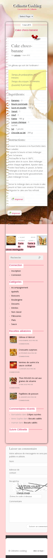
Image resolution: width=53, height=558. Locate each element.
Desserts (28, 221)
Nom (11, 461)
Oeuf (13, 115)
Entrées (14, 308)
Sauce (14, 324)
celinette (17, 55)
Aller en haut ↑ (39, 551)
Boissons (15, 295)
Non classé (16, 312)
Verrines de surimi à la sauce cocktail (29, 364)
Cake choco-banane (26, 30)
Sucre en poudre (18, 107)
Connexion (16, 275)
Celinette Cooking (27, 5)
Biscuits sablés (35, 418)
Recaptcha (14, 481)
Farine (14, 118)
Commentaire (15, 501)
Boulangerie (16, 299)
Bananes (15, 100)
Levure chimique (18, 122)
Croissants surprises (28, 349)
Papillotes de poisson (28, 393)
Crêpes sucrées (34, 414)
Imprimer (19, 199)
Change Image (23, 493)
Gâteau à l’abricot (27, 337)
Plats (13, 320)
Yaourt (14, 111)
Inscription (16, 271)
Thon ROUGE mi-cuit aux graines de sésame (30, 379)
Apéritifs (15, 291)
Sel (12, 129)
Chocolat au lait (18, 132)
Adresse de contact (14, 471)
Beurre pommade (19, 104)
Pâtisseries (38, 221)
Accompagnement (19, 287)
